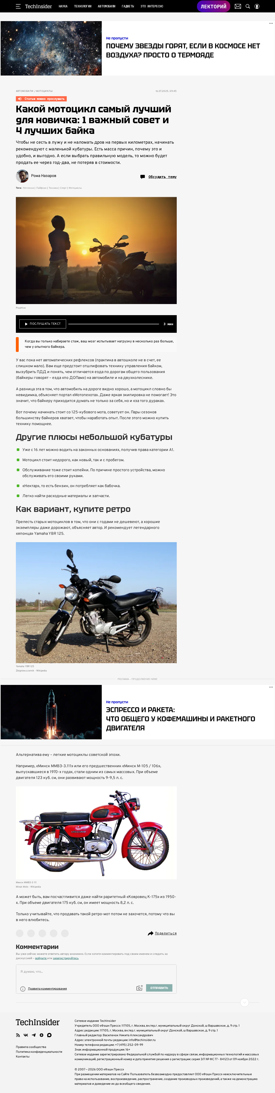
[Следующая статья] (137, 1002)
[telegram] (34, 1035)
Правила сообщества (31, 1047)
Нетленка (28, 188)
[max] (49, 1035)
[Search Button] (247, 6)
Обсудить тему (162, 177)
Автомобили (24, 91)
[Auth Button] (257, 6)
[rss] (18, 1035)
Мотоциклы (44, 91)
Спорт (63, 188)
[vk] (26, 1035)
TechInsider (38, 6)
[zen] (41, 1035)
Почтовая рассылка (238, 6)
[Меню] (18, 6)
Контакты (23, 1057)
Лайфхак (41, 188)
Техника (53, 188)
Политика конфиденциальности (39, 1052)
